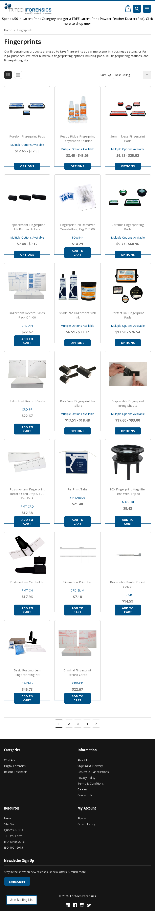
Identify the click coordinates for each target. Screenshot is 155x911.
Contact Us (85, 795)
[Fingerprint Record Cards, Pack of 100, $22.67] (27, 286)
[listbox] (132, 75)
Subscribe (17, 881)
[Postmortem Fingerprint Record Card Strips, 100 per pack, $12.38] (27, 462)
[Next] (96, 724)
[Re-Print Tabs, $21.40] (77, 462)
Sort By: (106, 75)
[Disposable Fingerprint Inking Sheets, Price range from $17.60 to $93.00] (128, 374)
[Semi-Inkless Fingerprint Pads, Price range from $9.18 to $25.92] (128, 109)
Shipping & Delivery (90, 766)
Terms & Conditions (91, 783)
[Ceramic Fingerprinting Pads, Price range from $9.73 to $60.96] (128, 197)
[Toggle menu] (147, 9)
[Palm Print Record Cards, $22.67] (27, 374)
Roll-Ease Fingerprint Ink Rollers (77, 403)
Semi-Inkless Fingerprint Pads (127, 138)
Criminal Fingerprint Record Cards (77, 672)
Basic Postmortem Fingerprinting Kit (27, 672)
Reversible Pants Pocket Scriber (128, 584)
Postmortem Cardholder (27, 582)
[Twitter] (89, 905)
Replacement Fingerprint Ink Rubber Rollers (27, 227)
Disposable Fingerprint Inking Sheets (127, 403)
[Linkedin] (68, 905)
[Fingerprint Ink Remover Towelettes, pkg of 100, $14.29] (77, 197)
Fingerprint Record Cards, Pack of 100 (27, 315)
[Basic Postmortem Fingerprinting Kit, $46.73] (27, 643)
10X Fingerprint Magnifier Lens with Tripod (128, 491)
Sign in (82, 818)
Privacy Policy (86, 778)
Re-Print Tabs (77, 489)
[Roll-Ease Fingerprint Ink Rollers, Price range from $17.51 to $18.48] (77, 374)
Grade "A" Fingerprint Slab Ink (77, 315)
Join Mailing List (21, 900)
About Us (84, 760)
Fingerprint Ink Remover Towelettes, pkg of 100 (77, 227)
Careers (83, 789)
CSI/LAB (9, 760)
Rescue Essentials (15, 772)
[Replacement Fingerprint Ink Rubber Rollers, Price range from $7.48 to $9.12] (27, 197)
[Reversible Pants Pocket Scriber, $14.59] (128, 555)
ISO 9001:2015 (13, 847)
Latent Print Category (39, 19)
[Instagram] (82, 905)
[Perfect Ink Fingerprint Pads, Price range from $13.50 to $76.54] (128, 286)
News (8, 818)
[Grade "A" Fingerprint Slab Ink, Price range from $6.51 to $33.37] (77, 286)
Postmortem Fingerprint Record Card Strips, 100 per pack (27, 493)
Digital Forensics (15, 766)
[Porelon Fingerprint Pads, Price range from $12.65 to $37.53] (27, 109)
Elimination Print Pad (77, 582)
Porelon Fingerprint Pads (27, 136)
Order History (86, 824)
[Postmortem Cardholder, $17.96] (27, 555)
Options (27, 166)
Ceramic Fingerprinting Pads (128, 227)
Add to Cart (77, 252)
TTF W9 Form (13, 836)
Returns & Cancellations (93, 772)
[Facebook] (75, 905)
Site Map (10, 824)
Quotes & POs (13, 830)
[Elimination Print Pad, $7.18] (77, 555)
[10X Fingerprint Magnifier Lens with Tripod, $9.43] (128, 462)
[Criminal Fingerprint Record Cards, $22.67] (77, 643)
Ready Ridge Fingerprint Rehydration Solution (77, 138)
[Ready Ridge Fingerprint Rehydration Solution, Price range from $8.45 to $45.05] (77, 109)
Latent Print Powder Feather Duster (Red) (112, 19)
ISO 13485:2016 (14, 842)
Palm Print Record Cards (27, 401)
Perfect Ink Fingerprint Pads (128, 315)
